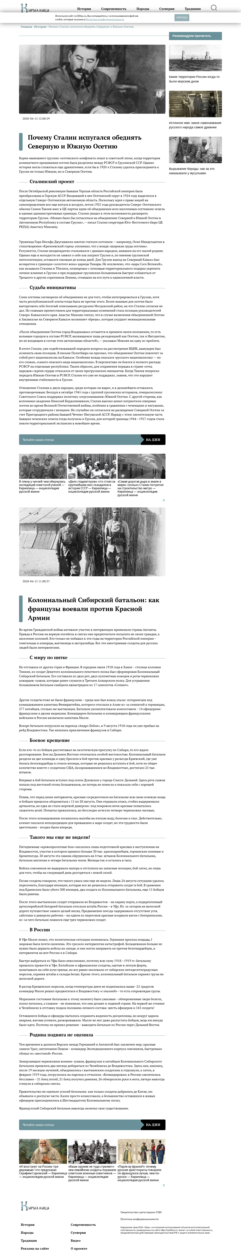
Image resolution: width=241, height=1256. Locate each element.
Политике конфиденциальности (105, 19)
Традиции (193, 9)
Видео (76, 1240)
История (84, 9)
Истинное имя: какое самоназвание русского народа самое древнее (195, 125)
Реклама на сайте (35, 1248)
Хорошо (182, 17)
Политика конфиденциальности (139, 1219)
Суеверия (166, 9)
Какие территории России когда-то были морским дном (194, 79)
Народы (143, 9)
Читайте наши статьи (91, 439)
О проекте (79, 1248)
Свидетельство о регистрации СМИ (140, 1212)
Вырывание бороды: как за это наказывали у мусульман (192, 171)
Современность (113, 9)
